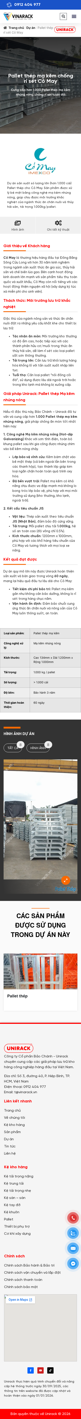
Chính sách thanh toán (23, 1280)
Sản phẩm (12, 1132)
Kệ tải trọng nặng (18, 1176)
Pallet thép (17, 996)
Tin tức (10, 1146)
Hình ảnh (40, 747)
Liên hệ (10, 1153)
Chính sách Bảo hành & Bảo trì (29, 1265)
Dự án (30, 28)
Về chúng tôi (14, 1118)
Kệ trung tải (14, 1183)
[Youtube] (40, 1370)
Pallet (8, 1219)
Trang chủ (16, 28)
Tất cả (14, 747)
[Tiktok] (50, 1370)
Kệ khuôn (11, 1212)
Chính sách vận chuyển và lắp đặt (32, 1273)
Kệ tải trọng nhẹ (17, 1191)
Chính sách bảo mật (21, 1287)
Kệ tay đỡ (12, 1205)
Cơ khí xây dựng (17, 1234)
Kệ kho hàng (14, 1125)
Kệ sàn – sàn (14, 1198)
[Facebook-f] (30, 1370)
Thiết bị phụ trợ (17, 1226)
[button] (63, 16)
